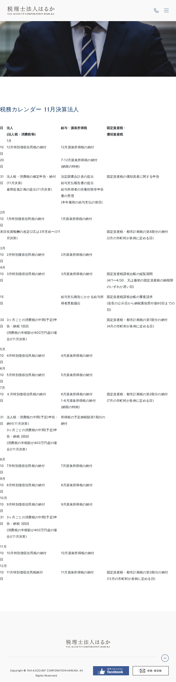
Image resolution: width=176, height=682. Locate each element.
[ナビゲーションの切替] (166, 10)
